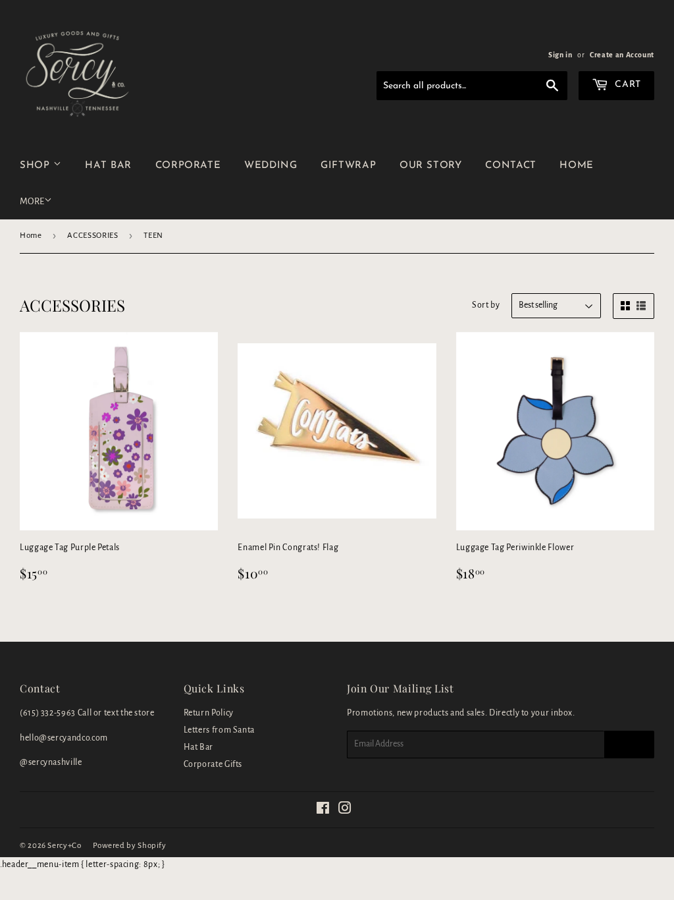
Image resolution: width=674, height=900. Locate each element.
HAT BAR (108, 166)
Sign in (560, 55)
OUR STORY (431, 166)
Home (31, 235)
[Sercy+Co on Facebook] (323, 810)
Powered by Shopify (130, 845)
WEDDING (270, 166)
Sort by (486, 305)
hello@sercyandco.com (64, 738)
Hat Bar (198, 747)
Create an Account (622, 55)
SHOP (36, 166)
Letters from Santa (219, 730)
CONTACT (510, 166)
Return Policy (209, 712)
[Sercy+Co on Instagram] (345, 810)
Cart (626, 85)
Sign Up (629, 744)
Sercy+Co (64, 845)
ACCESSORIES (92, 235)
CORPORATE (188, 166)
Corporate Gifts (213, 764)
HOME (576, 166)
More (32, 201)
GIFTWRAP (348, 166)
